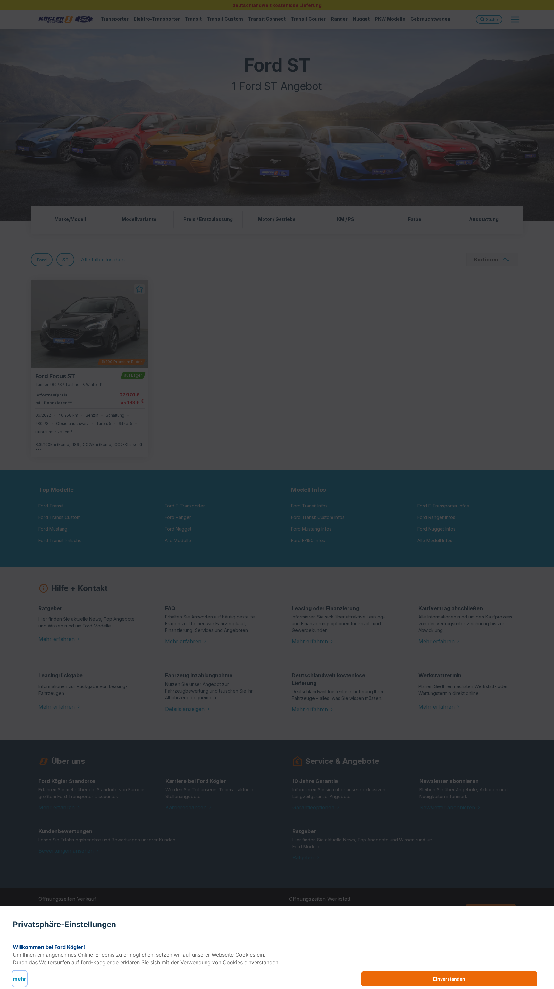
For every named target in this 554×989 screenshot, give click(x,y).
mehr (19, 979)
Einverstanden (449, 979)
